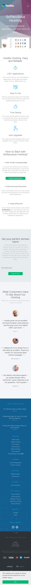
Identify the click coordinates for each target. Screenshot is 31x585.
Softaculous (15, 476)
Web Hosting (15, 439)
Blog (15, 515)
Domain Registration (16, 462)
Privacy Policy (15, 544)
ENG (16, 532)
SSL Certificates (15, 485)
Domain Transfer (15, 465)
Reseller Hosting (15, 442)
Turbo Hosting (15, 451)
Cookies (15, 542)
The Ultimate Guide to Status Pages (14, 409)
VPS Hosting (15, 444)
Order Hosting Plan (15, 178)
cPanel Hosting (15, 496)
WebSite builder (15, 474)
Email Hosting (15, 446)
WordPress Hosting (15, 501)
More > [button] (10, 577)
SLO (13, 532)
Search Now (15, 273)
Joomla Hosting (15, 503)
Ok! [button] (15, 582)
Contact (15, 512)
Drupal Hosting (15, 494)
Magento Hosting (16, 499)
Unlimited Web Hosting (14, 453)
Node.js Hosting (15, 449)
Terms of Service (15, 546)
